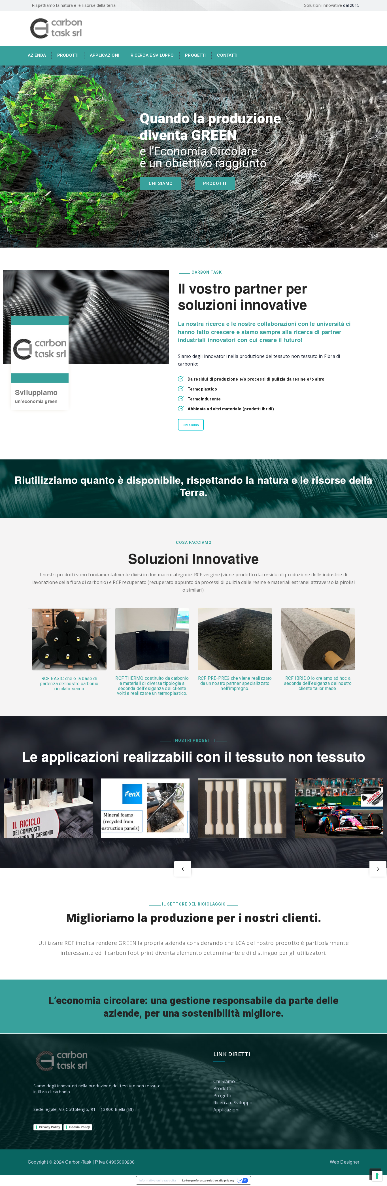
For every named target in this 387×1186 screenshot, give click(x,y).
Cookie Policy (79, 1127)
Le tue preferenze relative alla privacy (208, 1180)
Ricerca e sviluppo (152, 55)
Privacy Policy (49, 1127)
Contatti (227, 55)
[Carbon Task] (56, 27)
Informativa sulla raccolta (157, 1180)
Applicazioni (104, 55)
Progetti (195, 55)
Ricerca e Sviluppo (233, 1103)
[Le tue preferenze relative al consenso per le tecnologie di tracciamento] (377, 1176)
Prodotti (67, 55)
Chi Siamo (161, 183)
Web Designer (344, 1161)
